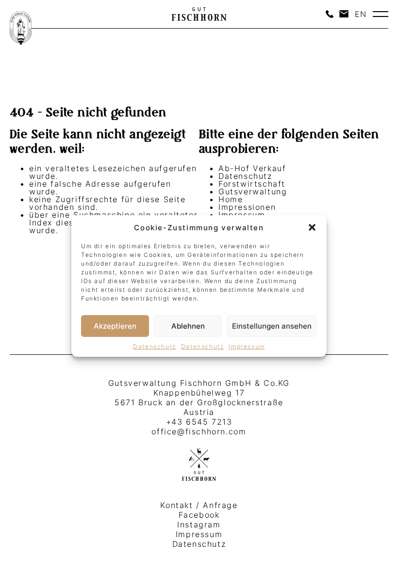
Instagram (198, 524)
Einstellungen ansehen (272, 326)
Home (230, 199)
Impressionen (247, 207)
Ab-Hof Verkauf (252, 168)
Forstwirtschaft (251, 184)
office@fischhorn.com (198, 431)
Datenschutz (154, 346)
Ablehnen (188, 326)
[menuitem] (361, 14)
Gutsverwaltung (252, 191)
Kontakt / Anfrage (198, 505)
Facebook (199, 515)
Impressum (247, 346)
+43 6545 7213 (199, 422)
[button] (312, 227)
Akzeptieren (115, 326)
